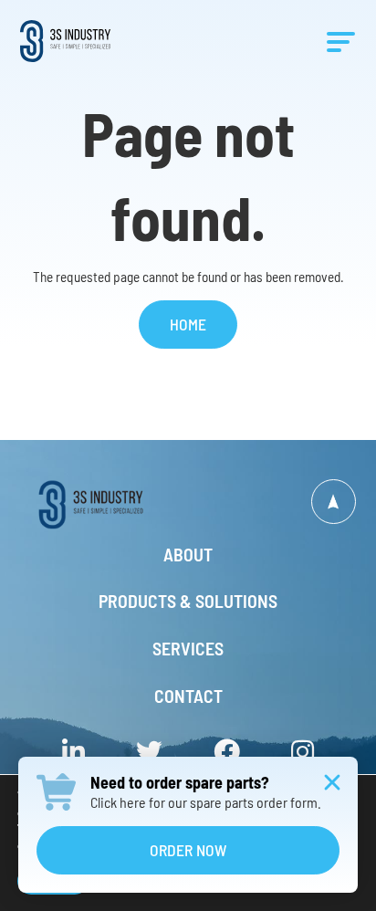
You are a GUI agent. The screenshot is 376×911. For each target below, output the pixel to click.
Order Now (188, 850)
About (188, 555)
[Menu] (341, 41)
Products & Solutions (188, 601)
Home (188, 324)
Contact (188, 696)
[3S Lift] (104, 504)
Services (188, 649)
